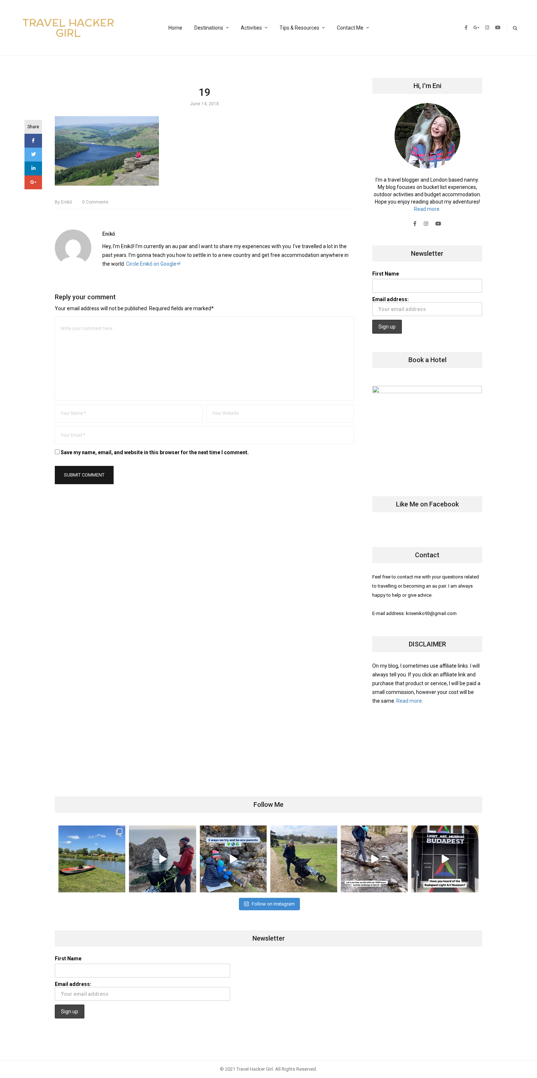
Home (175, 28)
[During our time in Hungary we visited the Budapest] (444, 858)
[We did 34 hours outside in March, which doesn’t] (374, 858)
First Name (385, 274)
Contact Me (350, 28)
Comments (95, 202)
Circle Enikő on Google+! (153, 264)
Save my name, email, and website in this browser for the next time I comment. (155, 452)
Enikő (63, 202)
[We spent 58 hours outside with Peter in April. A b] (162, 858)
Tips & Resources (299, 28)
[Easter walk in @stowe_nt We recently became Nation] (303, 858)
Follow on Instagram (273, 904)
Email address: (390, 299)
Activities (251, 28)
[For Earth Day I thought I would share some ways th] (233, 858)
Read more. (427, 209)
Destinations (208, 28)
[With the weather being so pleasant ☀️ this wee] (91, 858)
